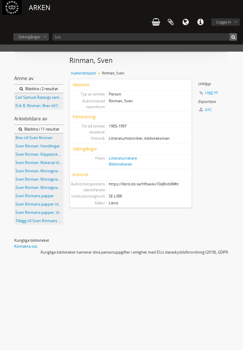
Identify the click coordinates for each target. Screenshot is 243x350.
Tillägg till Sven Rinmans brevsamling (39, 220)
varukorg (155, 22)
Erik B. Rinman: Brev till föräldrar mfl (39, 105)
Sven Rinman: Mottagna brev (39, 171)
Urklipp (170, 22)
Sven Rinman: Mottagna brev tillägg (39, 187)
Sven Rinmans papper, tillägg (39, 212)
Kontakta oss (25, 246)
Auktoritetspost (83, 73)
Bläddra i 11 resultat (41, 129)
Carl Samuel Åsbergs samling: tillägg (39, 97)
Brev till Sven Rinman (33, 137)
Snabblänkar (200, 22)
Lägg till (211, 92)
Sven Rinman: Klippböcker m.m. (39, 154)
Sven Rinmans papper (34, 195)
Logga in (223, 22)
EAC (208, 109)
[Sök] (233, 37)
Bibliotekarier (120, 164)
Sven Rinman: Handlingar (37, 146)
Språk (185, 22)
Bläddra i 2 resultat (41, 88)
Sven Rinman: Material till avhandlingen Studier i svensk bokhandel (39, 162)
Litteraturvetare (123, 158)
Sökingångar (29, 36)
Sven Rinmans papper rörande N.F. (39, 204)
